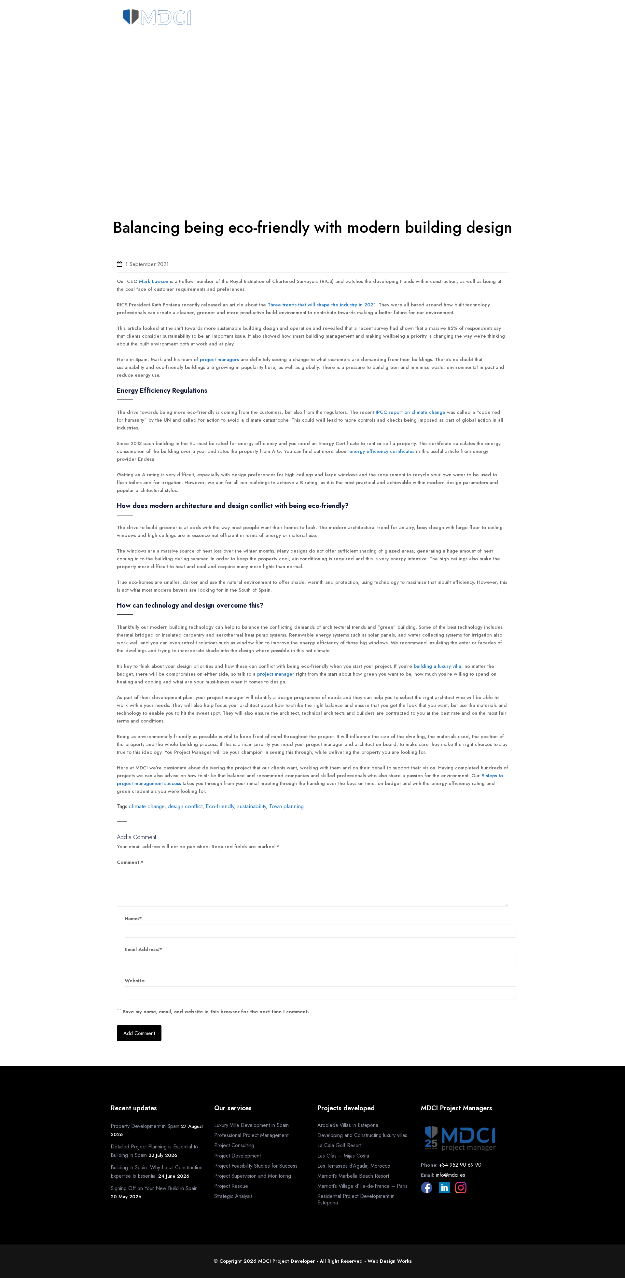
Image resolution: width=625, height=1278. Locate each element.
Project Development (237, 1155)
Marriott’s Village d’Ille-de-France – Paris (362, 1186)
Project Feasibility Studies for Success (256, 1166)
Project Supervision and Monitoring (252, 1176)
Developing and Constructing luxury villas (362, 1135)
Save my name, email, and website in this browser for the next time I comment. (216, 1011)
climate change (146, 806)
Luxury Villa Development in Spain (251, 1125)
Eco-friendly (220, 806)
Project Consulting (234, 1145)
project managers (219, 359)
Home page (237, 18)
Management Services (358, 18)
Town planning (286, 806)
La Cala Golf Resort (339, 1145)
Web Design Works (390, 1261)
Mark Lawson (153, 281)
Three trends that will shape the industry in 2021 (322, 304)
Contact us (474, 18)
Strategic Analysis (233, 1196)
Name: (133, 918)
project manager (275, 674)
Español (501, 32)
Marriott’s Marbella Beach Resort (353, 1176)
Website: (135, 980)
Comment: (130, 862)
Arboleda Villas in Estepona (347, 1125)
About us (270, 18)
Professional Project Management (251, 1135)
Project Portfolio (422, 18)
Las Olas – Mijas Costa (343, 1155)
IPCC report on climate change (410, 412)
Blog (503, 18)
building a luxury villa (437, 666)
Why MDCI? (303, 18)
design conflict (185, 806)
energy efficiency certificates (381, 451)
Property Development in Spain (145, 1126)
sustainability (251, 806)
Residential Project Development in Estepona (356, 1199)
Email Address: (143, 949)
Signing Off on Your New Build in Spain (154, 1188)
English (473, 32)
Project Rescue (231, 1186)
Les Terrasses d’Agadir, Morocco (353, 1166)
